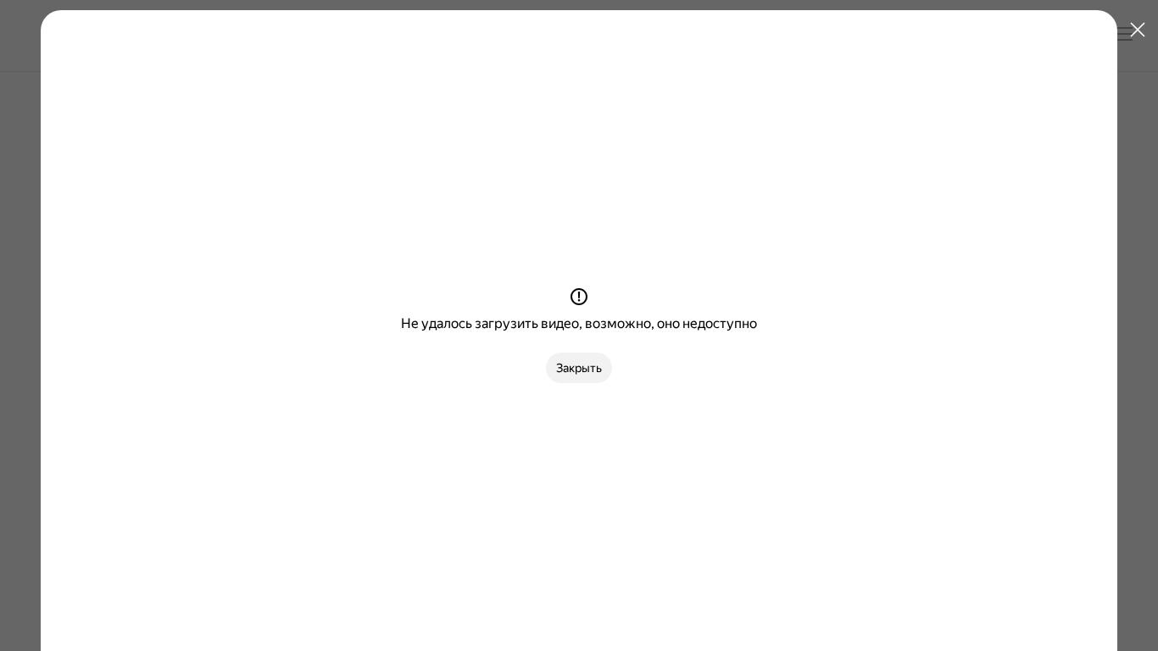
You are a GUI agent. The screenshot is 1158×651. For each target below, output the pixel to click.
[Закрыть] (1137, 30)
